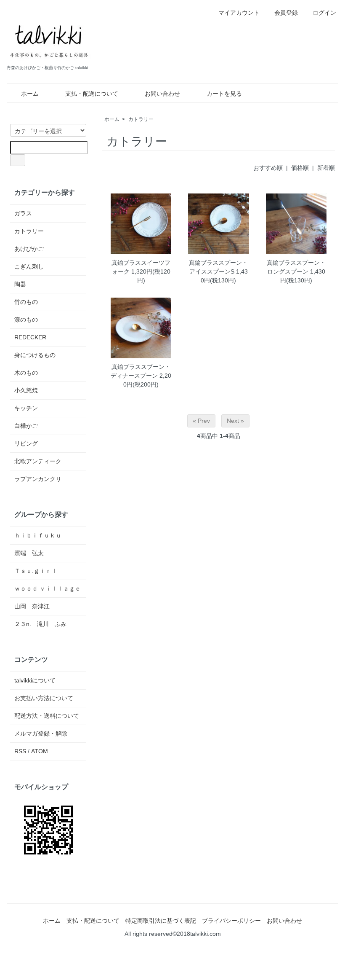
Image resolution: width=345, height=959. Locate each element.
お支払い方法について (43, 698)
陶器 (20, 284)
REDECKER (30, 337)
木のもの (26, 372)
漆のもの (26, 319)
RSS (20, 751)
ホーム (30, 93)
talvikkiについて (35, 680)
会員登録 (286, 12)
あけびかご (29, 248)
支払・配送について (91, 93)
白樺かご (26, 425)
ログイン (324, 12)
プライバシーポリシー (231, 920)
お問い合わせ (162, 93)
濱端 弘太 (29, 553)
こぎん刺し (29, 266)
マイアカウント (239, 12)
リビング (26, 443)
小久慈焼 (26, 390)
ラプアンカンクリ (37, 478)
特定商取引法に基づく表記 (160, 920)
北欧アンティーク (37, 461)
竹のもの (26, 301)
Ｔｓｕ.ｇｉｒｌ (35, 570)
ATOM (39, 751)
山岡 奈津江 (32, 606)
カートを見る (224, 93)
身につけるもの (35, 355)
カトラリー (141, 119)
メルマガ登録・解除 (40, 733)
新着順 (326, 167)
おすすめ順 (268, 167)
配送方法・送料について (46, 715)
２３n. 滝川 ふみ (40, 624)
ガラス (23, 213)
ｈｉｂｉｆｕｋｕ (37, 535)
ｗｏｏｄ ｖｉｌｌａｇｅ (47, 588)
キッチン (26, 408)
